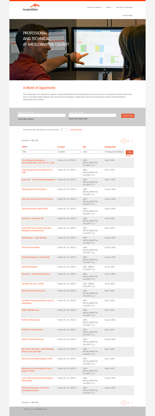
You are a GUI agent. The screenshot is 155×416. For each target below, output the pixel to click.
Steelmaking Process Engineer (34, 189)
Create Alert (77, 130)
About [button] (108, 7)
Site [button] (84, 147)
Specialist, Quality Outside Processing (37, 199)
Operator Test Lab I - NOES (33, 284)
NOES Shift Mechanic (30, 310)
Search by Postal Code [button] (78, 119)
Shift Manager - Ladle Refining (34, 238)
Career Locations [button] (94, 7)
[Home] (31, 7)
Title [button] (24, 147)
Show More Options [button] (26, 119)
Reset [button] (128, 156)
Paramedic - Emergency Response (36, 274)
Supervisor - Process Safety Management (38, 180)
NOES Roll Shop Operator (32, 330)
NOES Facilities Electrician (33, 339)
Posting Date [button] (110, 147)
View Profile (127, 15)
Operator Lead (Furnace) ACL (34, 291)
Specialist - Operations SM (32, 218)
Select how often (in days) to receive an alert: (41, 130)
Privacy (27, 409)
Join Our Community (124, 7)
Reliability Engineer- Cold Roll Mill (36, 257)
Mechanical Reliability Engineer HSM (37, 359)
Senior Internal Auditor (31, 247)
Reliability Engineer (30, 267)
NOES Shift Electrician (31, 320)
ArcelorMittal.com (40, 409)
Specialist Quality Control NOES (35, 209)
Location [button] (61, 147)
